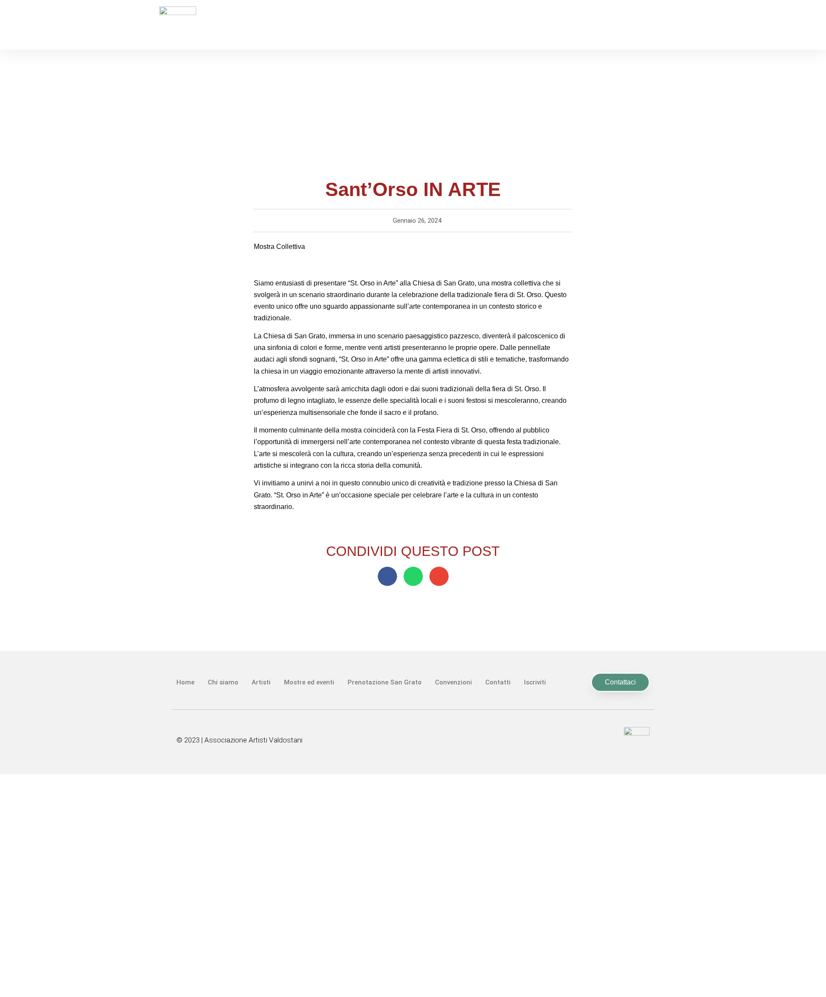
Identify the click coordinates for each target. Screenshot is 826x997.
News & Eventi (413, 800)
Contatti (498, 682)
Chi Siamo (413, 819)
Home (185, 682)
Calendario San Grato (413, 781)
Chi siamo (223, 682)
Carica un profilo (413, 939)
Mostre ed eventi (309, 682)
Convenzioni (453, 682)
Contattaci (413, 902)
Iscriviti (535, 682)
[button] (387, 576)
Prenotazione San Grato (385, 682)
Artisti (261, 682)
